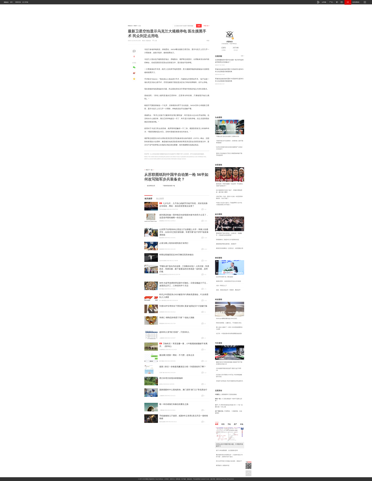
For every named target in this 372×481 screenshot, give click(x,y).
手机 (229, 424)
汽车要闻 (218, 343)
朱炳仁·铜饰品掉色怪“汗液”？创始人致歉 (176, 317)
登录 (348, 2)
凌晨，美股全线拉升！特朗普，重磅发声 (228, 290)
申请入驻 (206, 25)
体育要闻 (218, 165)
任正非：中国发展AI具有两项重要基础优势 (229, 333)
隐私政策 (189, 479)
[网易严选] (331, 2)
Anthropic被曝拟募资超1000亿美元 (226, 318)
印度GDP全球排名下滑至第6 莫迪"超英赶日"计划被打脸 (183, 306)
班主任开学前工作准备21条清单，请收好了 (229, 461)
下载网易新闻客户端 (169, 185)
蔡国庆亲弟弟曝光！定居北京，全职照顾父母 (229, 248)
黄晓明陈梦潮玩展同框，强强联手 (226, 244)
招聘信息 (178, 479)
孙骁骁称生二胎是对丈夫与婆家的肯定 (227, 239)
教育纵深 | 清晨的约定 (222, 465)
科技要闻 (218, 299)
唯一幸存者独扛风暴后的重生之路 (173, 404)
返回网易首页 (151, 185)
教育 (216, 424)
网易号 (135, 25)
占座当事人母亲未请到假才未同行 (173, 243)
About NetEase (159, 479)
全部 (242, 56)
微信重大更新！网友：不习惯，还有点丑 (176, 355)
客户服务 (183, 479)
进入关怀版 (25, 2)
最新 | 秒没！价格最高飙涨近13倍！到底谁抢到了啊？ (182, 367)
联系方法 (172, 479)
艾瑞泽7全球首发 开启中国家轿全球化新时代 (229, 381)
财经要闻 (218, 258)
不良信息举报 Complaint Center (201, 479)
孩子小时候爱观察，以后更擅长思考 (227, 450)
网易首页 (6, 2)
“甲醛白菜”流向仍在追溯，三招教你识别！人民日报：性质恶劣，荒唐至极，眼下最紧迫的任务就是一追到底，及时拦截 (184, 269)
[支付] (337, 2)
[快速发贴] (134, 51)
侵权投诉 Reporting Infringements (225, 479)
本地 (241, 424)
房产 (235, 424)
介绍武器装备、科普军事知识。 (229, 43)
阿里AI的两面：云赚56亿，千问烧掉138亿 (229, 323)
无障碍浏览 (18, 2)
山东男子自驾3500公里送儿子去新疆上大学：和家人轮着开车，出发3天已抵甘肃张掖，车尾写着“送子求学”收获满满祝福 (183, 232)
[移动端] (318, 2)
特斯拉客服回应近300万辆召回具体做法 (176, 255)
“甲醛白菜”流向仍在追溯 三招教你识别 (227, 136)
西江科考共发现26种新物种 (171, 378)
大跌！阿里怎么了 (221, 285)
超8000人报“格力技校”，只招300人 (174, 332)
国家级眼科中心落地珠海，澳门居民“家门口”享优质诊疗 (183, 390)
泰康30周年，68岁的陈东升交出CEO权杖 (228, 281)
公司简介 (166, 479)
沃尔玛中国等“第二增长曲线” (224, 277)
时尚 (223, 424)
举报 (208, 40)
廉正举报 (213, 479)
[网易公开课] (324, 2)
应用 (11, 2)
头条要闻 (218, 117)
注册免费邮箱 (355, 2)
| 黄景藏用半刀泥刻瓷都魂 (226, 394)
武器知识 (148, 40)
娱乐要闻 (218, 214)
